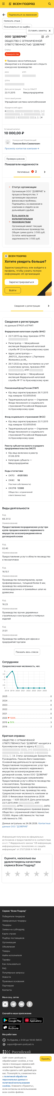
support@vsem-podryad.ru (20, 1044)
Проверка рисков (15, 158)
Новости (6, 977)
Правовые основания (13, 981)
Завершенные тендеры (14, 920)
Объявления (8, 946)
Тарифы (6, 959)
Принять (45, 1059)
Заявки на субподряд (13, 929)
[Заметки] (42, 36)
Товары (6, 951)
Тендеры (6, 925)
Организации (9, 942)
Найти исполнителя (12, 955)
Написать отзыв (12, 21)
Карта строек (9, 933)
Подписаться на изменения (23, 14)
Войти (12, 290)
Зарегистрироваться (21, 282)
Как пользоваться (11, 964)
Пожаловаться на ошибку (17, 27)
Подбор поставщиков (13, 938)
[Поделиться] (47, 36)
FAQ (4, 968)
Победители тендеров (13, 916)
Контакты (7, 990)
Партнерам (8, 985)
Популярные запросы (13, 972)
